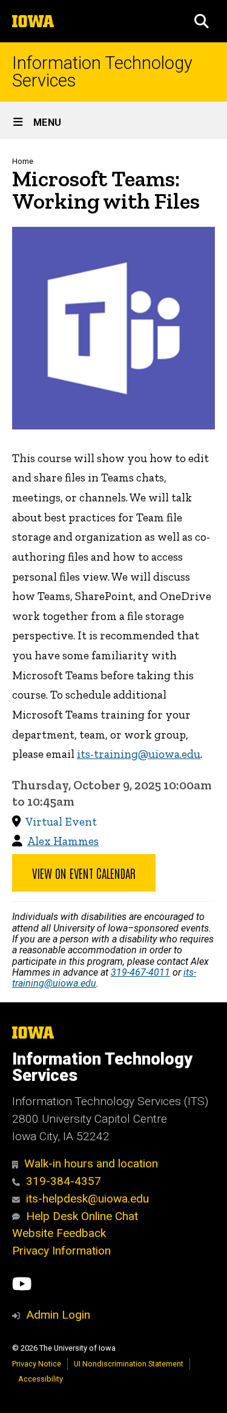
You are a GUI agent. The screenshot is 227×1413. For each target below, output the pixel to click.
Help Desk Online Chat (82, 1216)
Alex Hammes (63, 841)
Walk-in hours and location (91, 1163)
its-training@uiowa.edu (138, 754)
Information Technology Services (102, 72)
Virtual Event (61, 822)
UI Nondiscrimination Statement (128, 1363)
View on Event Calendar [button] (84, 873)
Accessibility (40, 1378)
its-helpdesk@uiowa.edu (87, 1199)
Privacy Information (61, 1251)
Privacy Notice (36, 1363)
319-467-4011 (140, 972)
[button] (201, 21)
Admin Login (58, 1315)
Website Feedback (59, 1233)
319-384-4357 (63, 1181)
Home (22, 161)
